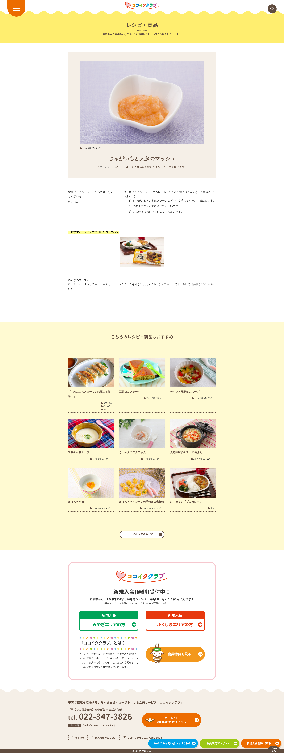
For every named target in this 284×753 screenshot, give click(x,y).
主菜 (105, 409)
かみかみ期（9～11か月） (203, 459)
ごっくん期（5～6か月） (92, 148)
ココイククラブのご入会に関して (145, 737)
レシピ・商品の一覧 (142, 534)
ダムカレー (106, 166)
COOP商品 (107, 403)
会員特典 (79, 737)
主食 (212, 508)
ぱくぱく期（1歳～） (154, 398)
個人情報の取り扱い (105, 737)
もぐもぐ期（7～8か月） (204, 398)
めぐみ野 (106, 406)
